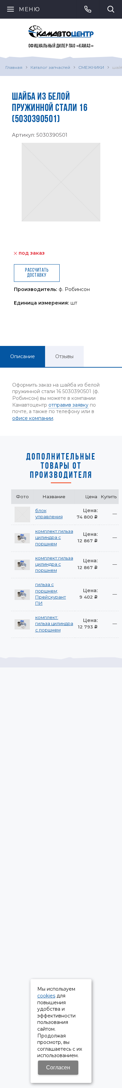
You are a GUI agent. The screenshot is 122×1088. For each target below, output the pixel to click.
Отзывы (64, 356)
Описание (22, 356)
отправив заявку (68, 405)
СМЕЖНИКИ (91, 67)
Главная (13, 67)
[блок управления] (22, 514)
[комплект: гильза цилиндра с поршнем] (22, 624)
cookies (46, 996)
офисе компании (32, 418)
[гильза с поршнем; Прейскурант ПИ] (22, 594)
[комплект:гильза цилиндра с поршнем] (22, 538)
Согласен (58, 1067)
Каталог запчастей (50, 67)
